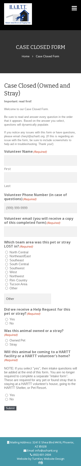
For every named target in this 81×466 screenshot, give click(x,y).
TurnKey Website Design (48, 459)
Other (13, 288)
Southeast (17, 260)
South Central (19, 264)
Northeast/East (20, 256)
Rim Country (18, 280)
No (12, 323)
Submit (10, 408)
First (7, 169)
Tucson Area (18, 284)
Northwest (17, 276)
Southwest (17, 268)
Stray (13, 344)
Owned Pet (17, 340)
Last (7, 186)
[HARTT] (29, 14)
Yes (12, 319)
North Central (19, 252)
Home (26, 56)
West (13, 272)
